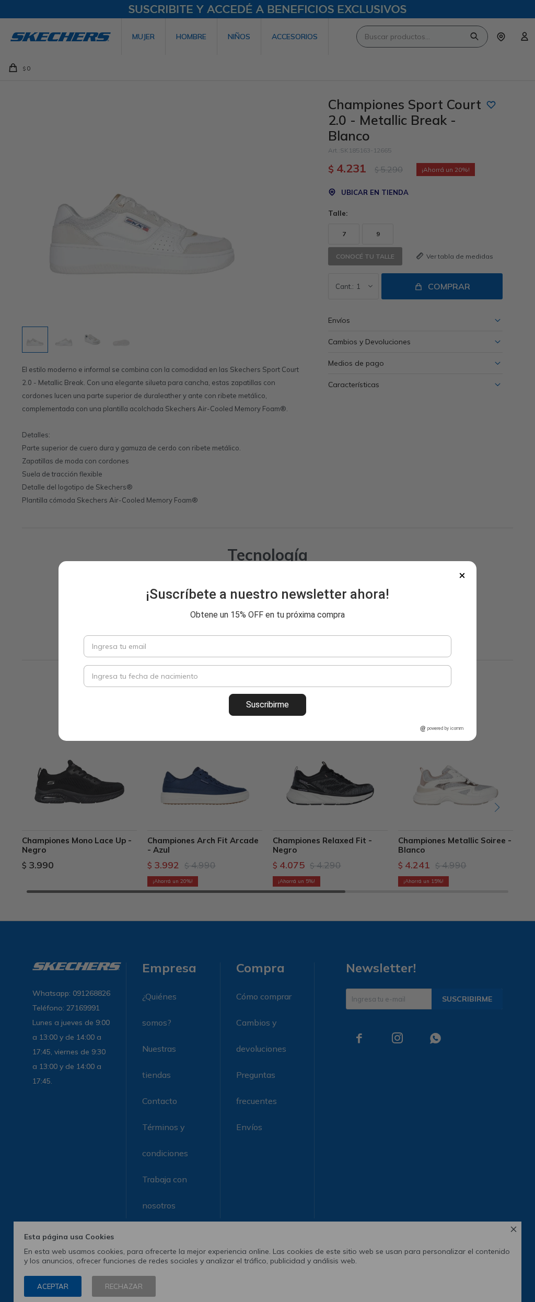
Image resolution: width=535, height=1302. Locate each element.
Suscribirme (267, 705)
